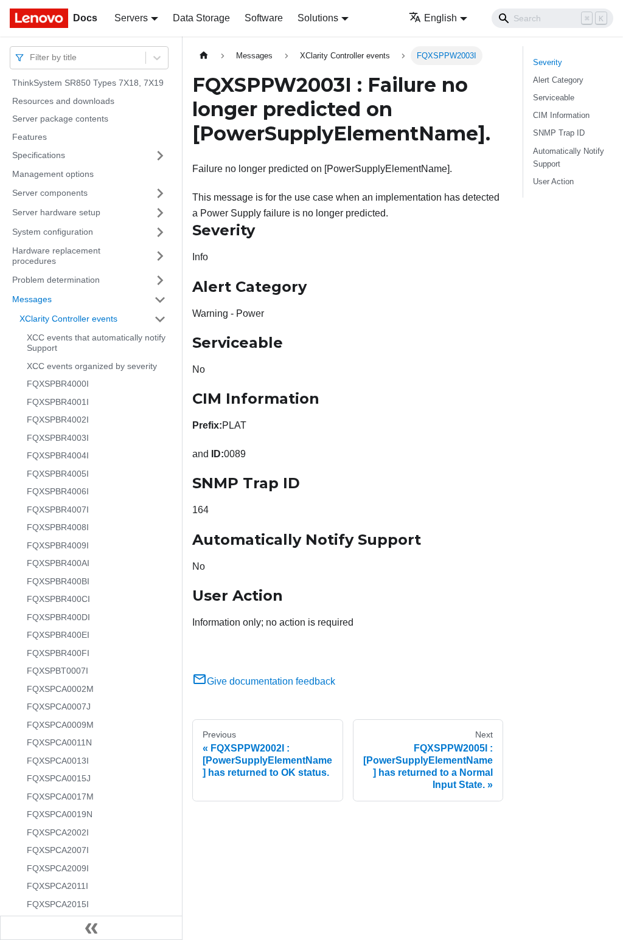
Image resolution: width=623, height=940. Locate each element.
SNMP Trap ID (559, 132)
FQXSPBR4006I (58, 491)
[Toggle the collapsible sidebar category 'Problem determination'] (160, 280)
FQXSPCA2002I (58, 832)
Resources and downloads (63, 101)
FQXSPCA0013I (58, 760)
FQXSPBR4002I (58, 419)
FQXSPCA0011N (59, 742)
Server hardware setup (56, 212)
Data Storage (201, 18)
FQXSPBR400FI (58, 653)
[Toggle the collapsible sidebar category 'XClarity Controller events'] (160, 319)
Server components (50, 193)
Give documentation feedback (271, 681)
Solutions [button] (318, 18)
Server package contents (60, 118)
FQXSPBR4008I (58, 527)
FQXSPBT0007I (57, 671)
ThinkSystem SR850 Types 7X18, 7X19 (88, 83)
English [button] (440, 18)
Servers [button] (131, 18)
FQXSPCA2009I (58, 868)
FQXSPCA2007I (58, 850)
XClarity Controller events (68, 318)
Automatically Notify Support (568, 157)
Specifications (38, 155)
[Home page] (203, 55)
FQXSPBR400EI (58, 635)
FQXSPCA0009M (60, 725)
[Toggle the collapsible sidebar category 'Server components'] (160, 193)
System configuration (52, 232)
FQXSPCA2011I (57, 886)
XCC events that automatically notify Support (96, 343)
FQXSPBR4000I (58, 384)
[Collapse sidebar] (91, 928)
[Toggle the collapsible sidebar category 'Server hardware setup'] (160, 213)
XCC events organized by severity (92, 366)
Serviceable (553, 97)
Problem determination (56, 280)
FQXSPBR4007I (58, 509)
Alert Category (558, 80)
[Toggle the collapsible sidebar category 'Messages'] (160, 299)
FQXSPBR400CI (58, 599)
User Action (553, 181)
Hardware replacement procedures (56, 256)
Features (29, 137)
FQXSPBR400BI (58, 581)
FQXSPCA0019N (59, 814)
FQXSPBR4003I (58, 438)
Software (264, 18)
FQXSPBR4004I (58, 455)
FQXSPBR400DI (58, 617)
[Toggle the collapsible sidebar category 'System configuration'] (160, 232)
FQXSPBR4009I (58, 545)
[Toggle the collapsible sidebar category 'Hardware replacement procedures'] (160, 256)
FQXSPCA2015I (58, 904)
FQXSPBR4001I (58, 402)
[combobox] (31, 57)
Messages (32, 299)
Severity (547, 62)
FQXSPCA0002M (60, 689)
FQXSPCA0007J (59, 706)
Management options (53, 174)
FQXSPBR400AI (58, 563)
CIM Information (561, 115)
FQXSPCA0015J (59, 778)
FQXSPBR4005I (58, 474)
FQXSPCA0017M (60, 796)
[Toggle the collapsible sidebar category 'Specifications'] (160, 155)
